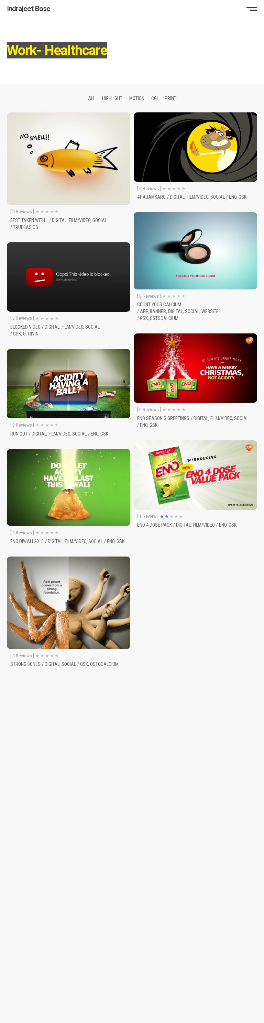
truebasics (25, 227)
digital (59, 220)
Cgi (154, 98)
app (144, 311)
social (99, 220)
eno (232, 197)
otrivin (30, 334)
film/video (79, 220)
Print (170, 98)
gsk (242, 197)
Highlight (112, 98)
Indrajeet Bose (28, 8)
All (91, 98)
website (210, 311)
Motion (136, 98)
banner (158, 311)
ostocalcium (164, 318)
